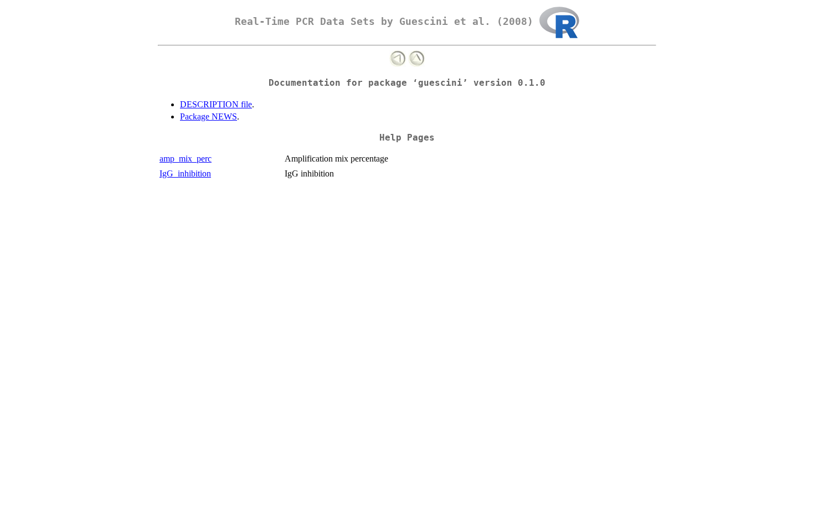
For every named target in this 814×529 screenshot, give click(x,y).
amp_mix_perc (185, 158)
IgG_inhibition (185, 173)
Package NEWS (208, 116)
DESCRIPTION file (216, 104)
